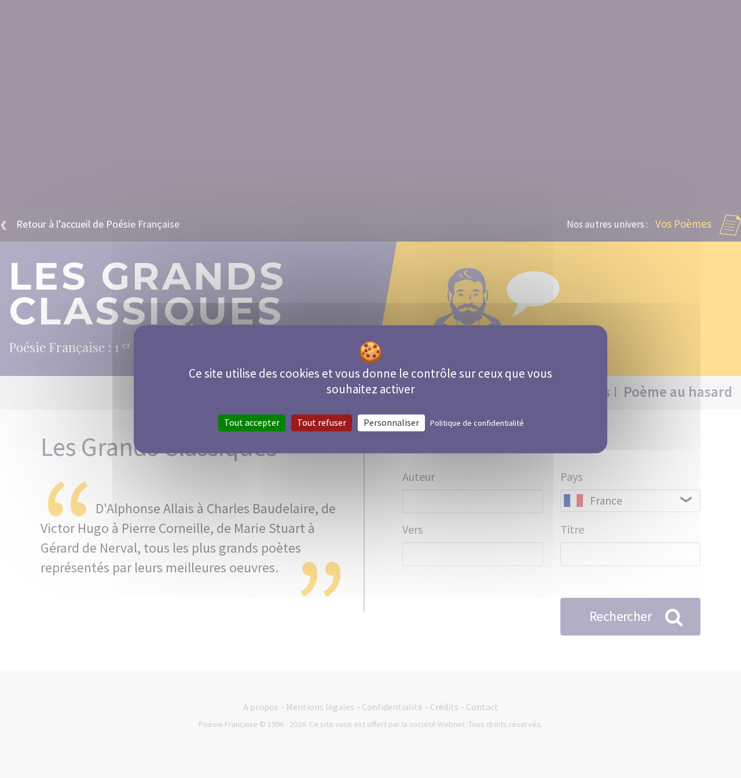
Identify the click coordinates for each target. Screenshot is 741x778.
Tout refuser (321, 422)
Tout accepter (252, 422)
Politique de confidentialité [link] (477, 423)
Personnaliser (391, 422)
